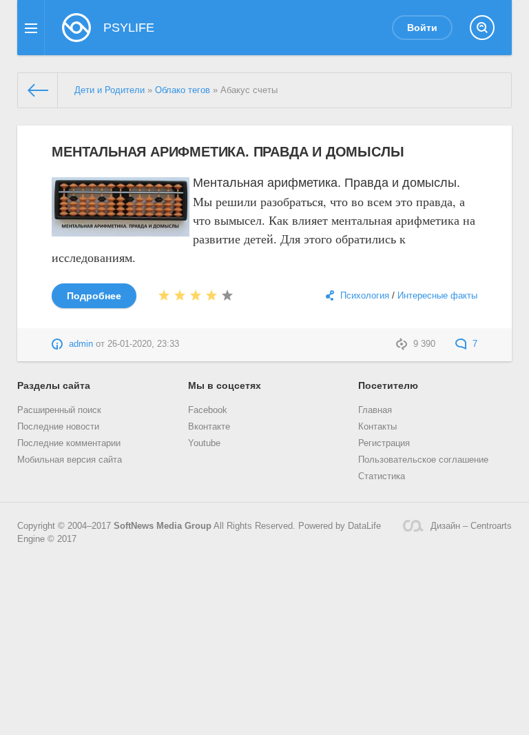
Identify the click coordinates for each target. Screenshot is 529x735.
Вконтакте (209, 427)
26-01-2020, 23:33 (143, 344)
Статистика (381, 476)
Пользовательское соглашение (423, 460)
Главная (375, 410)
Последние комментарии (69, 443)
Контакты (377, 427)
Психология (364, 296)
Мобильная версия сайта (69, 460)
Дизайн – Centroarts (471, 526)
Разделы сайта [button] (53, 385)
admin (81, 344)
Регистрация (384, 443)
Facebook (207, 410)
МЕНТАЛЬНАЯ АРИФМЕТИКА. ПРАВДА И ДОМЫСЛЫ (228, 151)
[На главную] (38, 90)
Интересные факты (437, 296)
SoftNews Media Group (162, 526)
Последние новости (58, 427)
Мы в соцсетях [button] (224, 385)
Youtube (204, 443)
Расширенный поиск (59, 410)
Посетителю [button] (388, 385)
